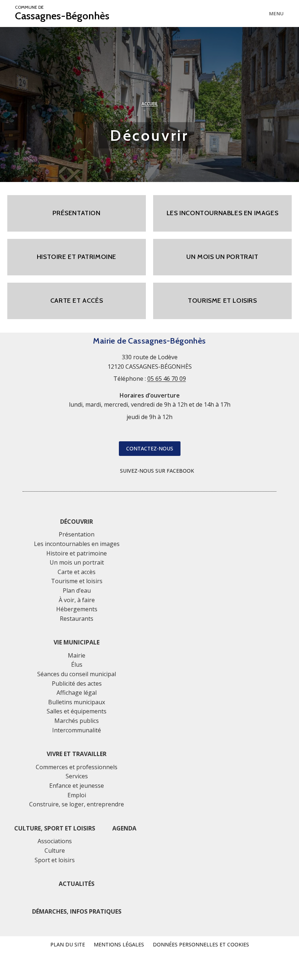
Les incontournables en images (77, 544)
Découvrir (76, 522)
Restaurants (76, 619)
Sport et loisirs (55, 860)
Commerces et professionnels (76, 767)
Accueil (149, 104)
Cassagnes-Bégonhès (62, 13)
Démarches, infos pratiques (76, 911)
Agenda (124, 828)
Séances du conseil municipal (76, 674)
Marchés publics (76, 721)
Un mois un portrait (77, 562)
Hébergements (76, 609)
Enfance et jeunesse (76, 786)
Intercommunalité (76, 730)
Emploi (76, 795)
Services (77, 776)
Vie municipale (77, 642)
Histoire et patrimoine (76, 553)
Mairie (76, 655)
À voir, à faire (77, 600)
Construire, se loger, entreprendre (76, 804)
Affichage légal (77, 693)
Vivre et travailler (76, 754)
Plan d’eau (77, 590)
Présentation (76, 534)
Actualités (76, 884)
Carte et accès (77, 572)
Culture (54, 851)
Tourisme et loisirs (76, 581)
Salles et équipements (76, 711)
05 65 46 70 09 (166, 379)
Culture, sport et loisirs (54, 828)
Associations (55, 841)
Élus (76, 664)
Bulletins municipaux (76, 702)
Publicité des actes (77, 683)
